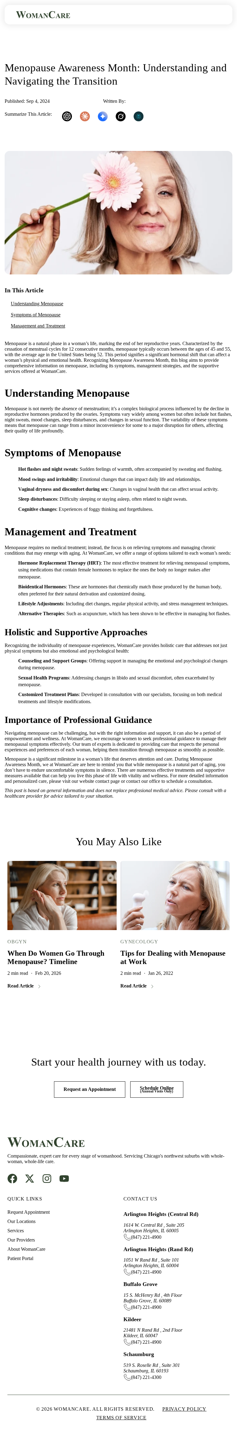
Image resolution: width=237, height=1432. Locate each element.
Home (12, 50)
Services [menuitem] (15, 1230)
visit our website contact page (91, 781)
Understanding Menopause (37, 303)
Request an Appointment (90, 1089)
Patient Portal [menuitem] (20, 1258)
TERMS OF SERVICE (121, 1417)
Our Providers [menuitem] (21, 1239)
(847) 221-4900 (146, 1237)
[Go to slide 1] (114, 1013)
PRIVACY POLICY (184, 1409)
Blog (37, 50)
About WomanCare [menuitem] (26, 1249)
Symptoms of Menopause (35, 314)
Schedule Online (157, 1089)
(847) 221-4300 (146, 1377)
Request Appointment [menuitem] (28, 1212)
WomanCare (139, 101)
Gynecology (139, 941)
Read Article (20, 985)
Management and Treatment (38, 326)
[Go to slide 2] (130, 1013)
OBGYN (17, 941)
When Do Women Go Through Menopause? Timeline (55, 957)
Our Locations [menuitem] (21, 1221)
